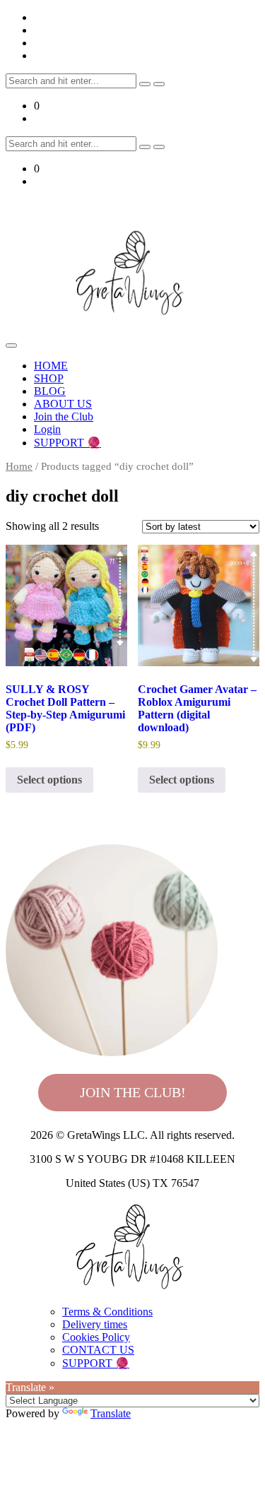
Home (19, 466)
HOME (51, 366)
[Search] (145, 84)
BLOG (50, 391)
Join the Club (63, 416)
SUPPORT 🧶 (67, 443)
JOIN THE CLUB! (133, 1092)
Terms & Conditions (107, 1312)
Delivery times (94, 1324)
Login (47, 429)
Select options (49, 780)
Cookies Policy (96, 1337)
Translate (110, 1413)
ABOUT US (63, 404)
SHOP (49, 378)
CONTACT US (98, 1350)
